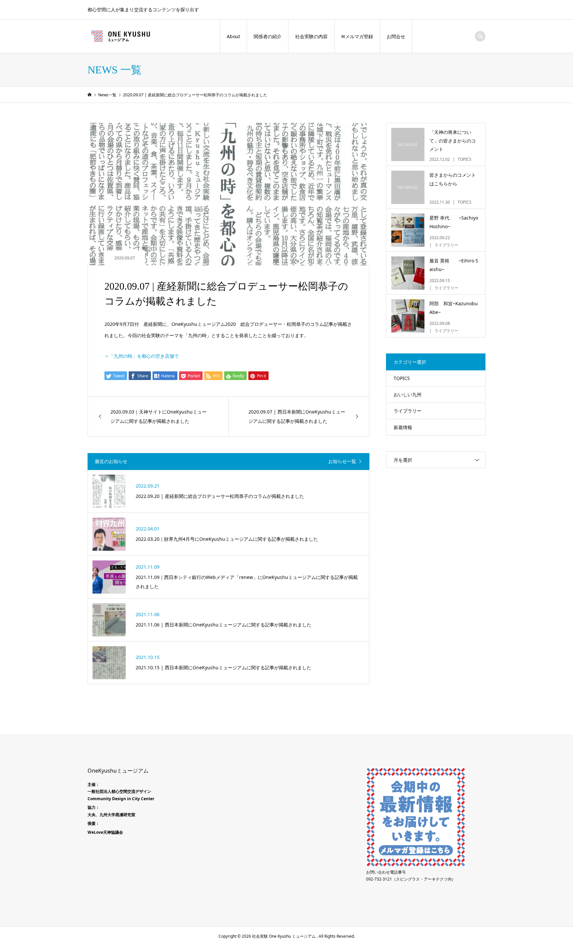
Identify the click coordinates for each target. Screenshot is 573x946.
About (233, 36)
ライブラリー (407, 411)
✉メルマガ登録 (357, 36)
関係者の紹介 (268, 36)
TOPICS (402, 378)
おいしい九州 (407, 394)
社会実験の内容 (311, 36)
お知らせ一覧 (342, 461)
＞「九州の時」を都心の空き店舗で (141, 356)
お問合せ (396, 36)
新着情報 (403, 427)
